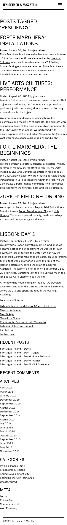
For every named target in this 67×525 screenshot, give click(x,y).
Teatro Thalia (7, 334)
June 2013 (6, 443)
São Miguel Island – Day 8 (15, 348)
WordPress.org (8, 508)
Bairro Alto (57, 286)
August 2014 (7, 419)
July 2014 (6, 423)
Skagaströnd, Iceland (12, 469)
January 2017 (8, 395)
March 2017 (7, 391)
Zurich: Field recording (32, 196)
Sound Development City (33, 211)
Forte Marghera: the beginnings (28, 149)
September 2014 (10, 415)
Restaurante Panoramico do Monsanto (23, 322)
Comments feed (9, 504)
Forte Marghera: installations (23, 40)
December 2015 (10, 399)
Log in (3, 496)
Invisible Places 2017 (12, 466)
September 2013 (10, 439)
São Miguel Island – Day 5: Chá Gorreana (24, 364)
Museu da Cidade (10, 310)
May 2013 (6, 447)
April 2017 (6, 387)
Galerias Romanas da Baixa (30, 256)
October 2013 (8, 435)
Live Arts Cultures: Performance (26, 86)
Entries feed (7, 500)
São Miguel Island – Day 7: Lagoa (19, 352)
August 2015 (7, 407)
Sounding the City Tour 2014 (17, 477)
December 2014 (10, 411)
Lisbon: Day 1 (17, 234)
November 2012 (10, 451)
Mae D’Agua (7, 314)
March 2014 (7, 431)
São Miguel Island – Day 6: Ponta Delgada (25, 356)
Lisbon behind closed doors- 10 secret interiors (28, 306)
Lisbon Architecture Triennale (17, 326)
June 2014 (6, 427)
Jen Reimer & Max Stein (20, 4)
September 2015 (10, 403)
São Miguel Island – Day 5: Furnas (20, 360)
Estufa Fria (6, 330)
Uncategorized (8, 482)
